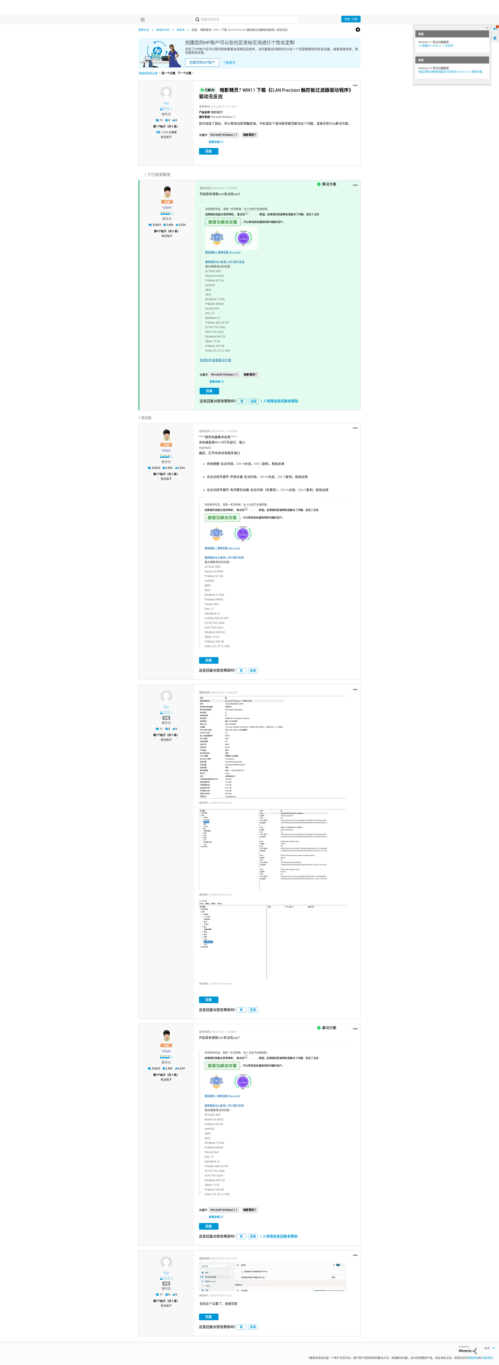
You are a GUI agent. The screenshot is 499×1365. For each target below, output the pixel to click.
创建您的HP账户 (202, 62)
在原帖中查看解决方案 (215, 360)
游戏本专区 (163, 30)
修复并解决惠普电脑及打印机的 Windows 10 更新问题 (450, 71)
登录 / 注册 (350, 19)
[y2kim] (167, 192)
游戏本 (181, 30)
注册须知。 (488, 1358)
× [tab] (487, 27)
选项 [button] (358, 30)
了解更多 (229, 62)
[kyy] (166, 92)
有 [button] (241, 401)
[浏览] (141, 19)
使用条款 (473, 1358)
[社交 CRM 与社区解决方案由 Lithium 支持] (468, 1349)
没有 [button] (253, 401)
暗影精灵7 (249, 135)
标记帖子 (166, 137)
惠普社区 (143, 30)
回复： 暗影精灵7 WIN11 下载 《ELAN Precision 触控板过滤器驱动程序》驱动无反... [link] (240, 30)
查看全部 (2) (216, 142)
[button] (355, 85)
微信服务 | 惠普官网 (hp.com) (223, 252)
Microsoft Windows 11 (224, 135)
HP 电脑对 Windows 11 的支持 (435, 45)
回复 (208, 151)
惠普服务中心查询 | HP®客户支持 (224, 261)
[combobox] (246, 19)
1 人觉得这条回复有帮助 (279, 401)
